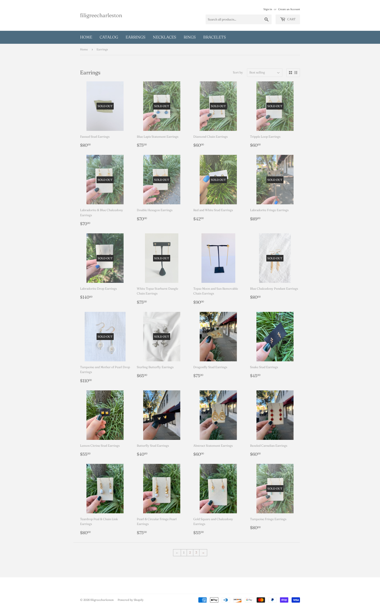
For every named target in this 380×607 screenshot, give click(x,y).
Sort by (238, 72)
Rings (190, 37)
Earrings (135, 37)
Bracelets (214, 37)
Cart (291, 19)
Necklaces (164, 37)
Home (86, 37)
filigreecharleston (101, 15)
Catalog (109, 37)
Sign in (267, 9)
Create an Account (289, 9)
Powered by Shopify (131, 600)
